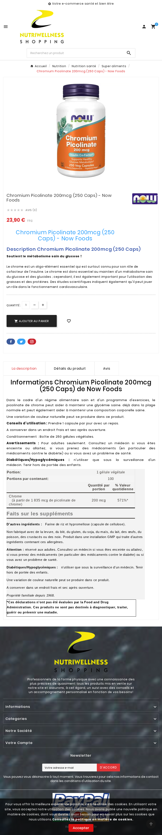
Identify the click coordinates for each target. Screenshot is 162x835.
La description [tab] (24, 368)
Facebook (11, 342)
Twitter (21, 342)
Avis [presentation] (106, 368)
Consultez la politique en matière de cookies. (92, 819)
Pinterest (32, 342)
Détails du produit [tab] (70, 368)
